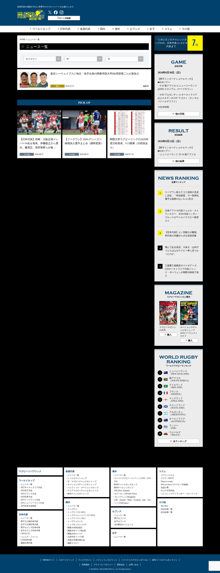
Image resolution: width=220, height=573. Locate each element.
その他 (186, 29)
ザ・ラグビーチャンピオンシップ (81, 481)
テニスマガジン (85, 560)
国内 (102, 29)
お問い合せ (133, 565)
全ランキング (180, 441)
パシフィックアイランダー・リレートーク (179, 494)
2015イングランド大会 (30, 500)
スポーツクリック (66, 560)
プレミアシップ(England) (124, 497)
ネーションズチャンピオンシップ (81, 484)
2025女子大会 (26, 490)
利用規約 (86, 565)
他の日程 (179, 114)
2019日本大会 (26, 497)
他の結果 (179, 161)
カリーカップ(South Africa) (125, 494)
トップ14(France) (121, 503)
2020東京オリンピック (124, 524)
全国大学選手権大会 (76, 540)
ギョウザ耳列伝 (167, 490)
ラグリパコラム (167, 475)
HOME (22, 39)
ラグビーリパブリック (31, 15)
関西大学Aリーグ (74, 534)
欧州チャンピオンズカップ (125, 484)
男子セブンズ (120, 518)
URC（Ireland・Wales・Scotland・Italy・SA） (133, 500)
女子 (152, 29)
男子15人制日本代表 (29, 521)
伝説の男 (165, 487)
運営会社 (121, 565)
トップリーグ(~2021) (76, 512)
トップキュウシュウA (76, 524)
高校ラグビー (73, 543)
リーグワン (72, 509)
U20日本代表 (26, 540)
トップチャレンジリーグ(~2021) (81, 515)
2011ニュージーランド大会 (32, 503)
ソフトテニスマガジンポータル (134, 560)
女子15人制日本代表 (29, 524)
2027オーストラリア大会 (31, 487)
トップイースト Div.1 (76, 518)
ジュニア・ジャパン (29, 537)
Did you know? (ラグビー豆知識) (174, 484)
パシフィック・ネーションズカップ (82, 487)
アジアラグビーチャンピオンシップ (82, 490)
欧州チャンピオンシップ (78, 494)
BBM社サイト (49, 560)
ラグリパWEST (167, 478)
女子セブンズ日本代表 (30, 530)
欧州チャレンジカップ (124, 487)
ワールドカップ (41, 29)
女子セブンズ (120, 521)
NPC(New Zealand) (121, 490)
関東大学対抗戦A (74, 527)
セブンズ (135, 29)
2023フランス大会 (28, 494)
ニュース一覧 (34, 39)
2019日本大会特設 (28, 506)
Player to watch (167, 481)
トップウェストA (74, 521)
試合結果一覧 (166, 512)
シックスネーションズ (77, 478)
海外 (117, 29)
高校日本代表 (26, 543)
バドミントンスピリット (106, 560)
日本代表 (65, 29)
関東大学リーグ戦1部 (76, 531)
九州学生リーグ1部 (75, 537)
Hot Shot (164, 506)
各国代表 (85, 29)
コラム (168, 29)
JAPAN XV (25, 533)
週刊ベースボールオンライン (164, 560)
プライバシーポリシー (103, 565)
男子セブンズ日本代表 (30, 527)
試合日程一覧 (166, 509)
